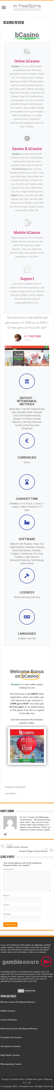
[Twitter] (29, 1083)
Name (6, 895)
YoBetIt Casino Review (17, 846)
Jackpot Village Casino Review (33, 850)
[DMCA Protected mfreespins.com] (27, 991)
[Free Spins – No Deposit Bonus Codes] (27, 6)
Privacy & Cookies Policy (13, 1079)
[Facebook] (27, 1083)
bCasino (16, 66)
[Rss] (24, 1083)
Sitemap (48, 1079)
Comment (8, 869)
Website (7, 914)
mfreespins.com (26, 1086)
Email (6, 905)
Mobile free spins (35, 1079)
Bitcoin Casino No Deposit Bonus (18, 1002)
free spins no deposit (32, 945)
